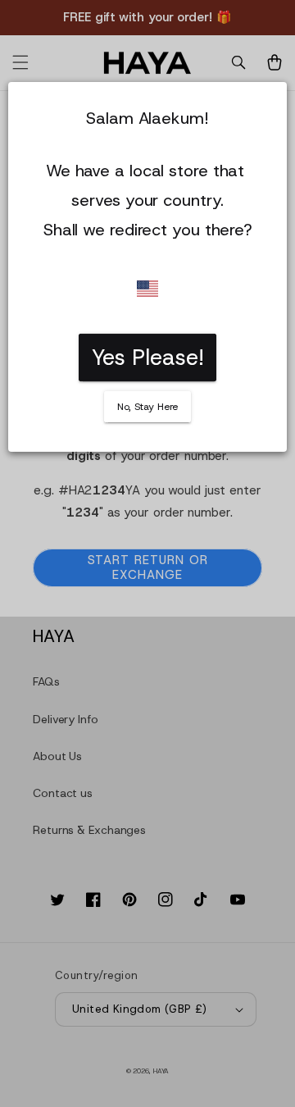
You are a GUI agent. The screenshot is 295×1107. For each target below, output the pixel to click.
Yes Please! (148, 357)
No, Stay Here (148, 406)
